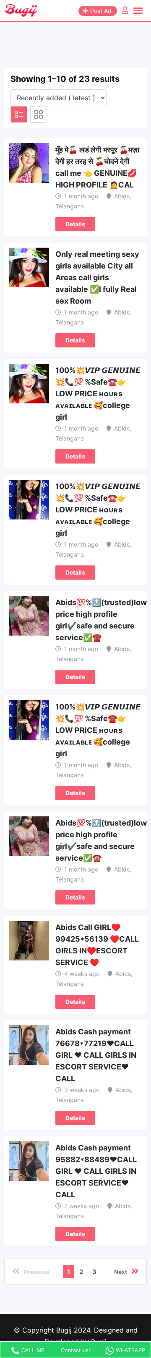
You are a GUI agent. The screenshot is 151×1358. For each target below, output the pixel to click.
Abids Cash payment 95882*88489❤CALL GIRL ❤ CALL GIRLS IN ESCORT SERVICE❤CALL (96, 1171)
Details (75, 224)
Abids (122, 196)
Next (120, 1271)
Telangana (69, 206)
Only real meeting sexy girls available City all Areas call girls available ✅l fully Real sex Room (97, 277)
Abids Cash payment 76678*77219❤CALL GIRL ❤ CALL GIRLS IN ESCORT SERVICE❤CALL (95, 1055)
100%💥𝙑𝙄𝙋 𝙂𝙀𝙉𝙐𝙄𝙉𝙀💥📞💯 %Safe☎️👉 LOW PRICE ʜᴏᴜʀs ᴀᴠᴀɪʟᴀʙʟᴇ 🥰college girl (98, 393)
